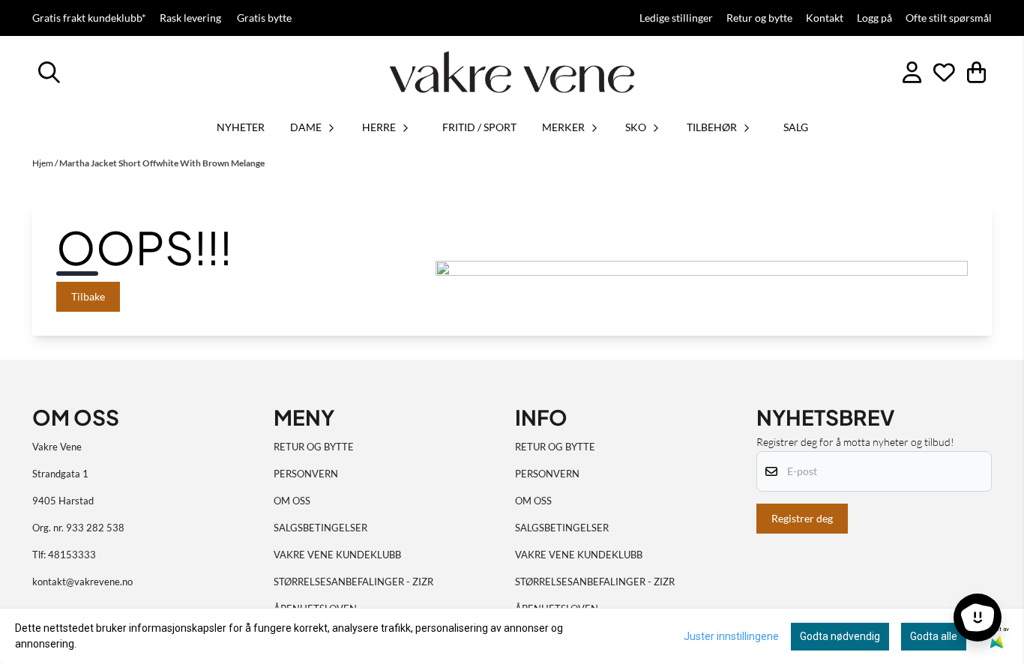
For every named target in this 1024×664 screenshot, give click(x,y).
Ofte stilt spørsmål (949, 18)
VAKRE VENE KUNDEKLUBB (337, 555)
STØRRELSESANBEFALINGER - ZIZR (353, 582)
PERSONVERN (306, 474)
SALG (795, 127)
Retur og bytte (759, 18)
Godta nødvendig (840, 636)
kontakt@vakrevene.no (82, 582)
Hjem (43, 163)
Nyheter (241, 127)
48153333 (72, 555)
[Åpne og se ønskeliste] (944, 72)
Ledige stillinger (676, 18)
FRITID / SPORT (479, 127)
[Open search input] (49, 72)
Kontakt (824, 18)
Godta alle (933, 636)
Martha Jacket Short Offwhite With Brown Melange (162, 163)
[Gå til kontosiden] (912, 72)
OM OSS (292, 501)
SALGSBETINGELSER (320, 528)
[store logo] (512, 72)
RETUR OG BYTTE (314, 447)
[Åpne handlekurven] (976, 72)
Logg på (874, 18)
